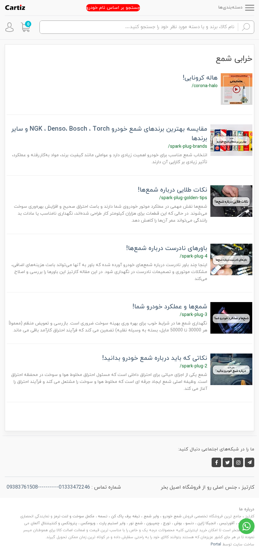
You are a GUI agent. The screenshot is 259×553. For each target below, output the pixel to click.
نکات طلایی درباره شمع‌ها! (172, 190)
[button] (25, 27)
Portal (216, 544)
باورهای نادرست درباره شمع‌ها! (166, 248)
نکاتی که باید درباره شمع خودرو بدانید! (154, 358)
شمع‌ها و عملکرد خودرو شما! (169, 306)
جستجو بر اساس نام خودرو (113, 7)
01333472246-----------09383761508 (48, 487)
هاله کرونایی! (200, 78)
